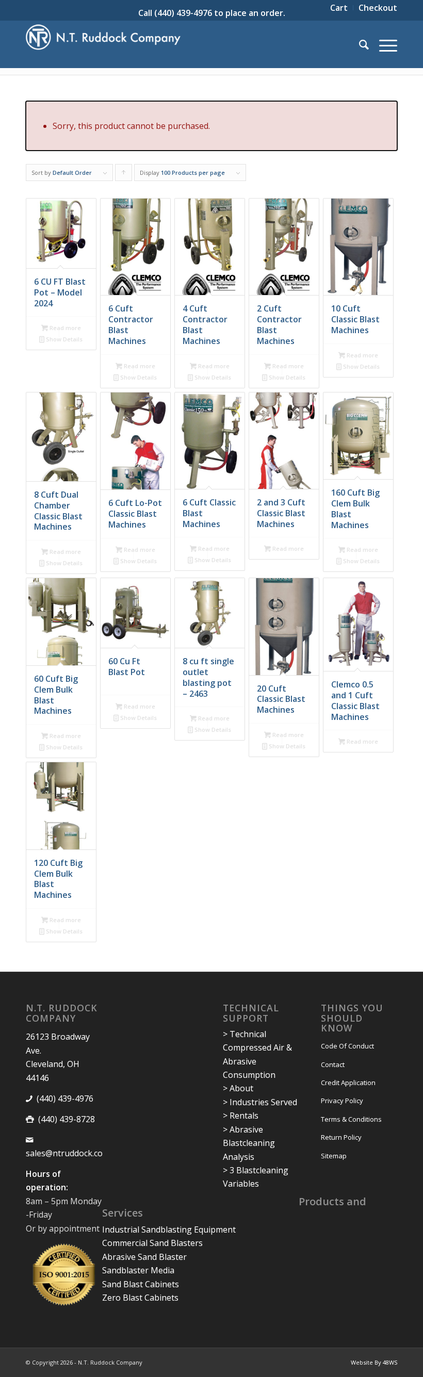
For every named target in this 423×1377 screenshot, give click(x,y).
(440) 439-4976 (183, 13)
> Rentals (240, 1115)
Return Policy (341, 1137)
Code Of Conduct (347, 1046)
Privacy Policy (342, 1100)
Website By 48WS (374, 1362)
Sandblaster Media (138, 1270)
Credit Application (348, 1082)
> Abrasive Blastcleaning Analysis (249, 1143)
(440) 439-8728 (66, 1119)
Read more (64, 328)
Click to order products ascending (124, 175)
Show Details (63, 339)
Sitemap (334, 1155)
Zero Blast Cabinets (140, 1297)
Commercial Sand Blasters (152, 1243)
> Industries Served (260, 1102)
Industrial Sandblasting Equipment (169, 1229)
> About (238, 1088)
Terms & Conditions (351, 1119)
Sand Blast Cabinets (140, 1284)
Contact (333, 1064)
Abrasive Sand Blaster (144, 1257)
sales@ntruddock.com (68, 1153)
